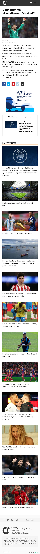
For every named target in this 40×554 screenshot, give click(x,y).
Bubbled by (31, 552)
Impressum (30, 520)
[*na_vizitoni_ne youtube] (17, 520)
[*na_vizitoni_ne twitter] (8, 520)
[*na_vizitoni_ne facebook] (4, 520)
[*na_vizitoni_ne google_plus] (12, 520)
